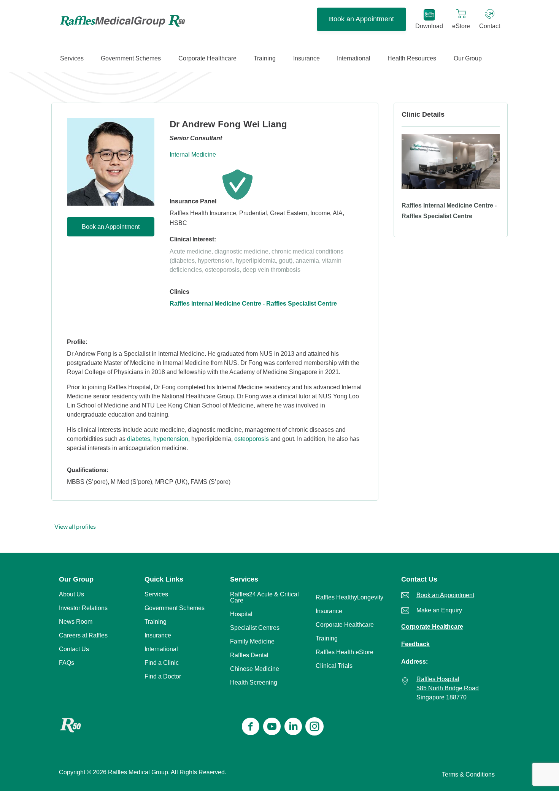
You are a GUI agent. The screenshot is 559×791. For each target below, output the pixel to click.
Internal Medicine (193, 154)
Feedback (415, 644)
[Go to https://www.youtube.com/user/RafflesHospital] (272, 727)
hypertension (170, 439)
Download (429, 26)
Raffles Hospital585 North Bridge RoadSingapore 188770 (447, 688)
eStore (461, 26)
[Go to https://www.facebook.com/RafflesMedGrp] (250, 727)
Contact (489, 26)
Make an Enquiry (439, 610)
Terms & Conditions (468, 774)
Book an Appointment (361, 19)
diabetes (138, 439)
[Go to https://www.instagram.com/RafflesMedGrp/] (314, 727)
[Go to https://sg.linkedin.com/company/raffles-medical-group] (293, 727)
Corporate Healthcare (432, 626)
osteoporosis (251, 439)
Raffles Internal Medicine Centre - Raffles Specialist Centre (253, 303)
